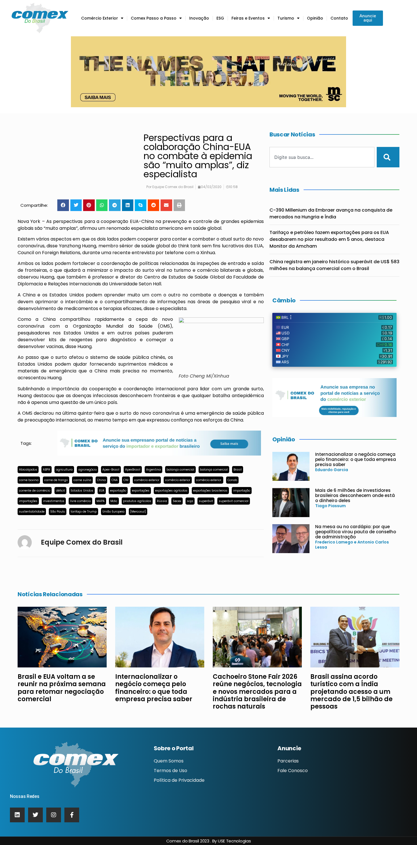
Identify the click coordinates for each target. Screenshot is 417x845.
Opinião (315, 18)
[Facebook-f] (71, 815)
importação (241, 490)
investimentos (53, 501)
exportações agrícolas (171, 490)
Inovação (199, 18)
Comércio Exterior (99, 18)
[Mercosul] (138, 511)
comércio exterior (146, 480)
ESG (220, 18)
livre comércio (80, 501)
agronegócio (87, 469)
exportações (140, 490)
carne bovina (29, 480)
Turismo (285, 18)
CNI (126, 480)
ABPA (46, 469)
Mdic (113, 501)
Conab (232, 480)
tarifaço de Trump (84, 511)
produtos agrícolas (137, 501)
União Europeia (113, 511)
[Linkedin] (17, 815)
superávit (206, 501)
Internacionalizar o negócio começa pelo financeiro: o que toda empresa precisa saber (355, 459)
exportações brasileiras (210, 490)
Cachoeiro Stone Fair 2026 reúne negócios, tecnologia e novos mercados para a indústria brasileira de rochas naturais (257, 691)
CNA (114, 480)
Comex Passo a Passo (153, 18)
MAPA (100, 501)
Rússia (162, 501)
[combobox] (321, 157)
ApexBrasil (132, 469)
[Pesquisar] (388, 157)
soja (190, 501)
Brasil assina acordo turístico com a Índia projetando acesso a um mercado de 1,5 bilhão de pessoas (351, 691)
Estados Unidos (82, 490)
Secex (177, 501)
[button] (63, 205)
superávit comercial (233, 501)
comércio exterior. (209, 480)
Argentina (153, 469)
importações (28, 501)
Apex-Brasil (110, 469)
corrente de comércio (34, 490)
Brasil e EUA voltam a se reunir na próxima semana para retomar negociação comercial (62, 687)
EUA (101, 490)
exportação (118, 490)
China (101, 480)
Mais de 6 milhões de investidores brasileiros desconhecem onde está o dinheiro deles (355, 495)
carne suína (82, 480)
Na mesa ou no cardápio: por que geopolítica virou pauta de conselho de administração (355, 532)
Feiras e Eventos (248, 18)
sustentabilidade (32, 511)
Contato (339, 18)
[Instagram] (53, 815)
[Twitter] (35, 815)
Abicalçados (28, 469)
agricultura (64, 469)
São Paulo (57, 511)
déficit (60, 490)
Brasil (237, 469)
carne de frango (56, 480)
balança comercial (180, 469)
